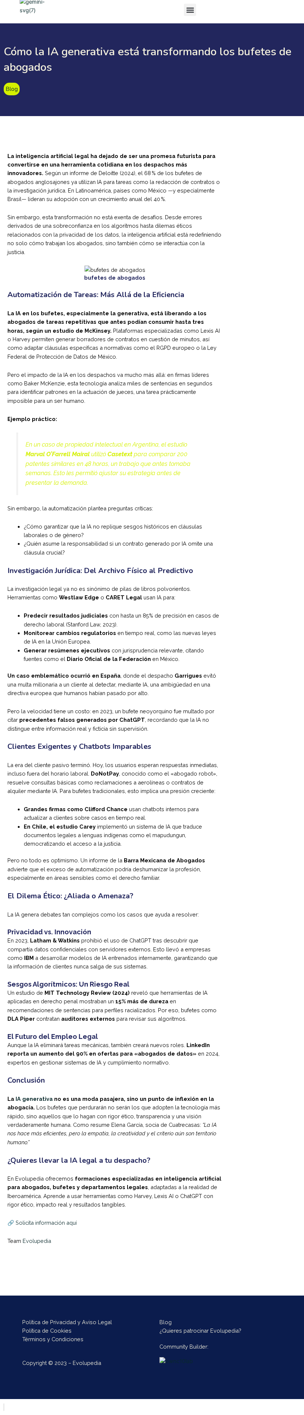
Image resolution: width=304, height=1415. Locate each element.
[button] (190, 10)
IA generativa (34, 1099)
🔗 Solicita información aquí (42, 1223)
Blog (12, 89)
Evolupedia (37, 1241)
